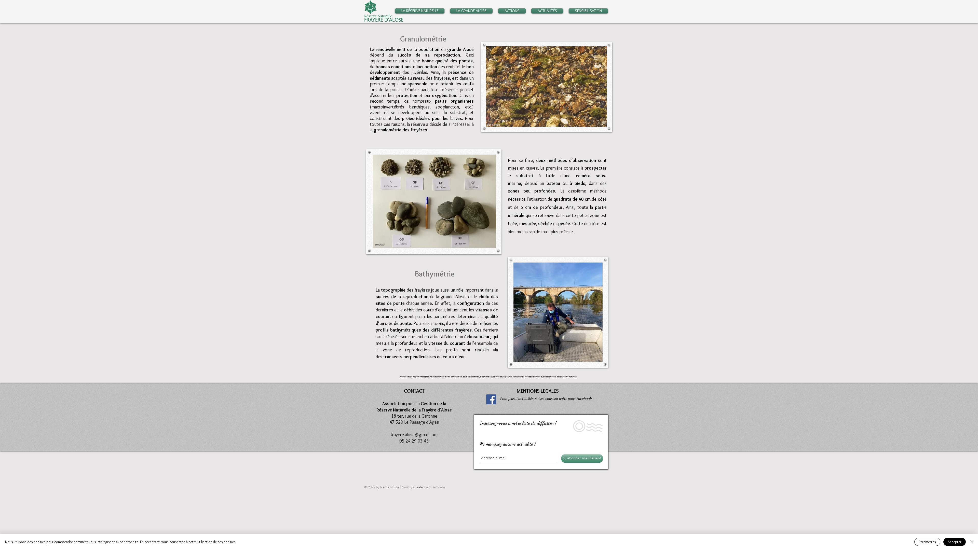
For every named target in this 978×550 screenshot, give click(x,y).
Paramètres (927, 542)
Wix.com (438, 487)
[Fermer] (972, 542)
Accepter (954, 542)
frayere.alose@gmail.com (414, 434)
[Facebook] (491, 399)
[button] (421, 10)
